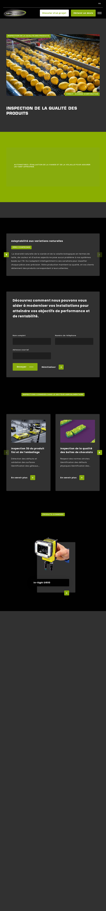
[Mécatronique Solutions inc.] (15, 13)
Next (99, 452)
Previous (6, 254)
